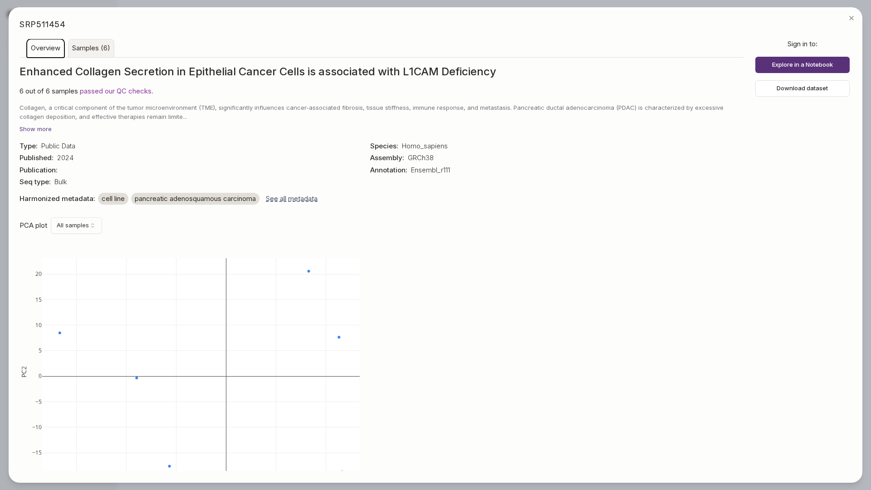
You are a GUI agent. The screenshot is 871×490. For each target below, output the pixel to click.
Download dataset (802, 88)
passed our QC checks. (116, 91)
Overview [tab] (45, 48)
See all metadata (292, 198)
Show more (36, 128)
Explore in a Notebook (802, 64)
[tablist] (382, 48)
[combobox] (76, 225)
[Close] (851, 18)
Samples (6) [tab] (91, 48)
